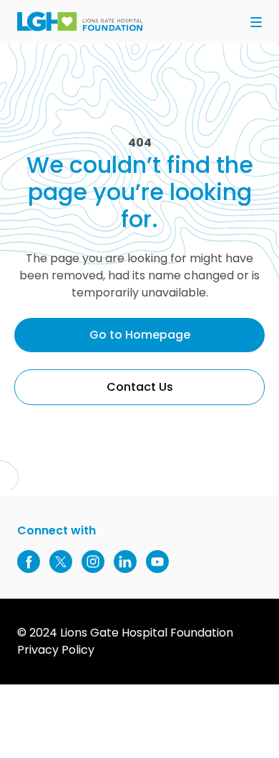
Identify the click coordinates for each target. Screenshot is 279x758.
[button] (256, 23)
